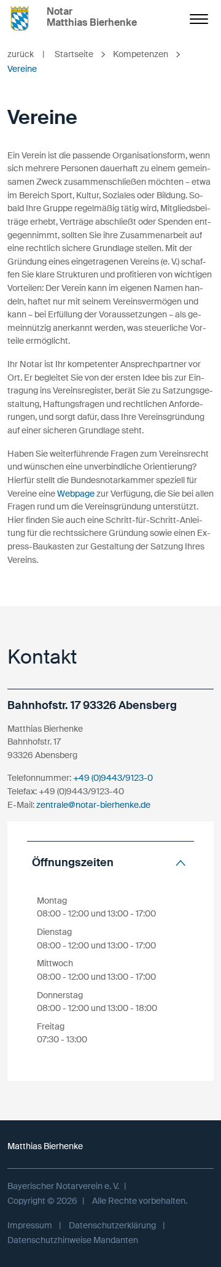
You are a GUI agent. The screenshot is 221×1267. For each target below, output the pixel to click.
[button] (110, 863)
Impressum (29, 1225)
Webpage (76, 493)
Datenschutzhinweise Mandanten (72, 1240)
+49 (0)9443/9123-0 (113, 777)
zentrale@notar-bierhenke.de (93, 804)
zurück (26, 54)
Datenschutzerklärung (112, 1225)
